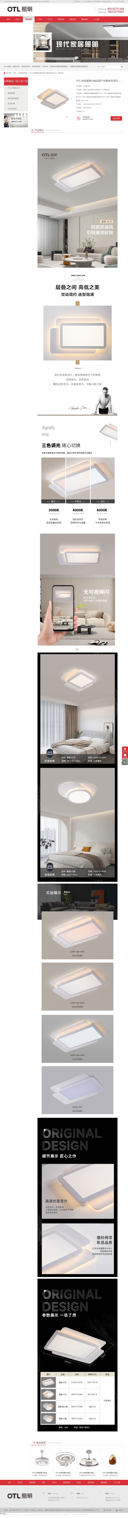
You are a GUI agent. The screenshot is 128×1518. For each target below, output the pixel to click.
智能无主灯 (16, 66)
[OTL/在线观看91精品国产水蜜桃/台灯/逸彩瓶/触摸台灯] (113, 1459)
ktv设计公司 (77, 1510)
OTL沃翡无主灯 (14, 88)
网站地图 (97, 1)
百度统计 (121, 1510)
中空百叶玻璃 (85, 1510)
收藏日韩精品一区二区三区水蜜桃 (113, 1)
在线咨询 (116, 118)
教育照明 (61, 19)
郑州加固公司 (68, 1510)
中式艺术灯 (12, 109)
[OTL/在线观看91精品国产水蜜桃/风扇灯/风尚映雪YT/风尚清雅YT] (65, 1459)
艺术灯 (39, 19)
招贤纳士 (78, 1)
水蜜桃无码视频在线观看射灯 (59, 66)
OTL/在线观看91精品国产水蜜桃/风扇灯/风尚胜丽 (49, 1473)
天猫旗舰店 (88, 1)
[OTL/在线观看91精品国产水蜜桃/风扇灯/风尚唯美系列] (89, 1459)
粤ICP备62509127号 (16, 1510)
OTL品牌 (96, 19)
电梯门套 (93, 1510)
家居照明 (29, 19)
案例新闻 (84, 19)
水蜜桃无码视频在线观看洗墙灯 (54, 1510)
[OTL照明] (20, 11)
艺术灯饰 (45, 66)
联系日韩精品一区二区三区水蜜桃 (19, 25)
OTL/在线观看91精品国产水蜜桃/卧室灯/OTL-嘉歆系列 (47, 73)
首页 (8, 19)
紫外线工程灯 (26, 66)
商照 (43, 1482)
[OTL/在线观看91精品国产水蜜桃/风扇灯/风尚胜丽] (42, 1459)
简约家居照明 (36, 66)
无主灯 (17, 19)
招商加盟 (73, 19)
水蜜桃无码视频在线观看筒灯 (79, 66)
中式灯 (50, 19)
